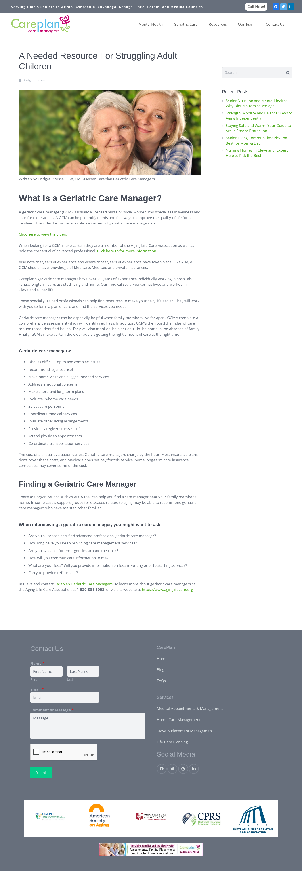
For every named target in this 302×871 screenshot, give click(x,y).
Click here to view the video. (43, 234)
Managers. (105, 583)
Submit (41, 772)
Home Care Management (179, 719)
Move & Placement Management (185, 730)
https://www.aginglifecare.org (167, 589)
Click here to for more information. (127, 250)
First (33, 679)
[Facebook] (276, 6)
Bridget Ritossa (34, 80)
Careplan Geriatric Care (74, 583)
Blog (160, 669)
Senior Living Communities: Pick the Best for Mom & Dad (256, 140)
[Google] (183, 769)
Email (37, 689)
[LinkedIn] (291, 6)
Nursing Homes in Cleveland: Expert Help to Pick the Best (257, 153)
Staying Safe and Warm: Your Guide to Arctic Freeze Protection (258, 128)
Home (162, 658)
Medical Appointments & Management (190, 708)
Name (37, 663)
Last (70, 679)
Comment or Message (52, 709)
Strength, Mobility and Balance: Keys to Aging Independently (259, 115)
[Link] (40, 24)
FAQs (161, 680)
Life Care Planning (172, 741)
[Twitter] (283, 6)
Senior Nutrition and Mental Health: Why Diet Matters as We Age (256, 103)
